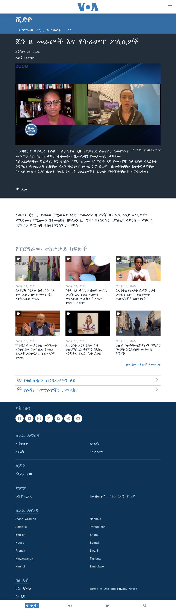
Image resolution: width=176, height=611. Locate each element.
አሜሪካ (94, 444)
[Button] (22, 190)
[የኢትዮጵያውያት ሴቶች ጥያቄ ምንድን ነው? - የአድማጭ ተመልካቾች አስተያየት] (138, 268)
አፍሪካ (19, 452)
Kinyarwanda (24, 558)
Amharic (21, 527)
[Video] (107, 605)
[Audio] (70, 605)
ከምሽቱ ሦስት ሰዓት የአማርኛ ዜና (112, 496)
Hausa (19, 543)
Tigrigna (95, 558)
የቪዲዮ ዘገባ (23, 474)
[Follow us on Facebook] (19, 418)
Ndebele (95, 519)
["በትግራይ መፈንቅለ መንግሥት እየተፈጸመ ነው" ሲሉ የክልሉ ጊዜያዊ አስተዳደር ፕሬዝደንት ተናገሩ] (37, 323)
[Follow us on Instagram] (39, 418)
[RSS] (59, 418)
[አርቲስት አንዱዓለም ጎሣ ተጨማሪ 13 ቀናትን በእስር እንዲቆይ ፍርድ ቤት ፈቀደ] (87, 323)
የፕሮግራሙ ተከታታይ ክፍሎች (40, 30)
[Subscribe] (78, 418)
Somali (94, 543)
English (20, 535)
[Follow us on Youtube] (29, 418)
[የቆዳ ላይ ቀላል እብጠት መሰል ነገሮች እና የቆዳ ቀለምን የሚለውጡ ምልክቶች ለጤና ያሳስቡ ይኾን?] (87, 268)
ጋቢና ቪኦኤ (23, 496)
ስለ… (71, 30)
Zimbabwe (97, 566)
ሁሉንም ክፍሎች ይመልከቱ (143, 364)
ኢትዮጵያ (21, 444)
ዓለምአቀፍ (97, 452)
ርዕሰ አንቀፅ (23, 589)
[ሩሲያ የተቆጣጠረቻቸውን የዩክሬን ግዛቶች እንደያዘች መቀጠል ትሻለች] (138, 323)
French (20, 550)
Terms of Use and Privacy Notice (113, 589)
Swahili (94, 550)
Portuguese (97, 527)
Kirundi (20, 566)
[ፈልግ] (144, 605)
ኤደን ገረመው (24, 58)
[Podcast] (68, 418)
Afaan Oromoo (25, 519)
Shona (94, 535)
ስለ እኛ (20, 597)
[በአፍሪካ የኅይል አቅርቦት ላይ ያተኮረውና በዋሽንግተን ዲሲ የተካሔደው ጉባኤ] (37, 268)
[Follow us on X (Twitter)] (49, 418)
